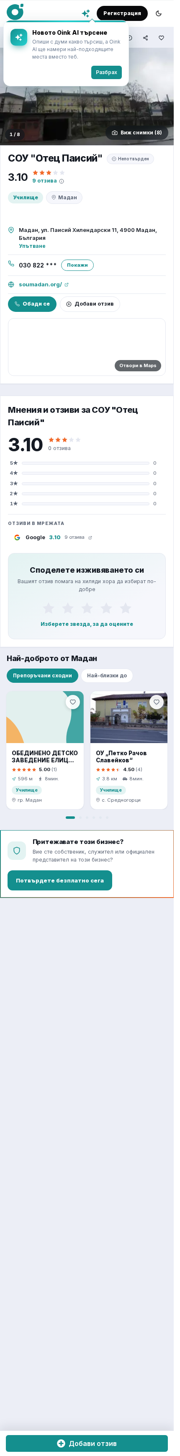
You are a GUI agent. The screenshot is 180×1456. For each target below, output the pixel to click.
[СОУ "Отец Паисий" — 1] (87, 96)
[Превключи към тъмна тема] (158, 13)
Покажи (77, 265)
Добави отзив (94, 304)
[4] (106, 608)
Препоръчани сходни (42, 675)
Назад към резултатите (47, 37)
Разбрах (148, 72)
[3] (87, 608)
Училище (25, 197)
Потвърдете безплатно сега (60, 880)
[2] (68, 608)
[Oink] (15, 12)
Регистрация (122, 13)
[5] (126, 608)
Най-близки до (107, 675)
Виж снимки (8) (141, 132)
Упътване (32, 246)
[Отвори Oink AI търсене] (85, 13)
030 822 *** (38, 265)
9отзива (44, 180)
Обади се (36, 304)
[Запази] (73, 702)
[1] (49, 608)
